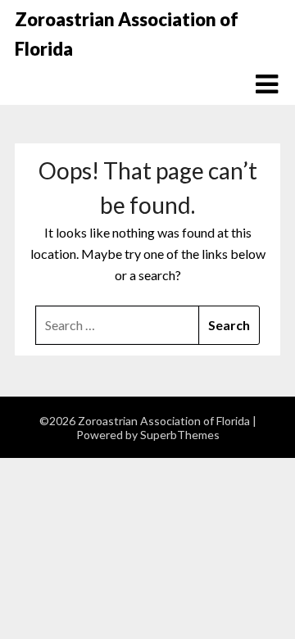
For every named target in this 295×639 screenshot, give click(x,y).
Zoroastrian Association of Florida (126, 34)
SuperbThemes (180, 435)
